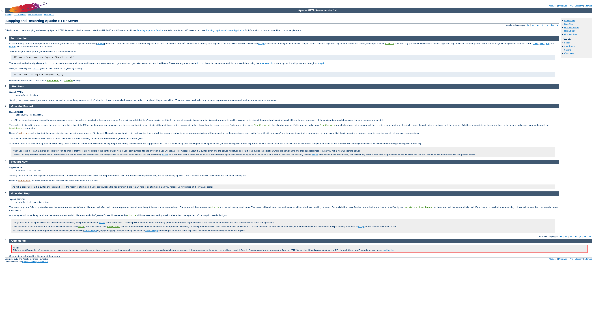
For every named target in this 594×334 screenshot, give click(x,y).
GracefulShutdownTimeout (418, 207)
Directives (562, 6)
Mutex (81, 226)
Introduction (569, 20)
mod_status (24, 133)
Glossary (579, 6)
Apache (8, 14)
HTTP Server (20, 14)
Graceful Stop (570, 34)
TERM (535, 43)
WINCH (12, 46)
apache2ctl (570, 46)
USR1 (542, 43)
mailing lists (388, 250)
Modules (553, 6)
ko (552, 25)
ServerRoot (53, 80)
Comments (569, 53)
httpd (567, 43)
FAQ (571, 6)
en (533, 25)
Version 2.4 (49, 14)
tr (557, 25)
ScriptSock (113, 226)
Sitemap (588, 6)
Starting (567, 50)
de (528, 25)
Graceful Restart (571, 27)
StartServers (261, 125)
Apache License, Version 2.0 (35, 261)
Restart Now (569, 31)
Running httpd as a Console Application (225, 30)
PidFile (389, 43)
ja (547, 25)
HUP (547, 43)
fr (543, 25)
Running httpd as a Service (150, 30)
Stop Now (568, 24)
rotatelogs (90, 230)
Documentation (35, 14)
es (538, 25)
